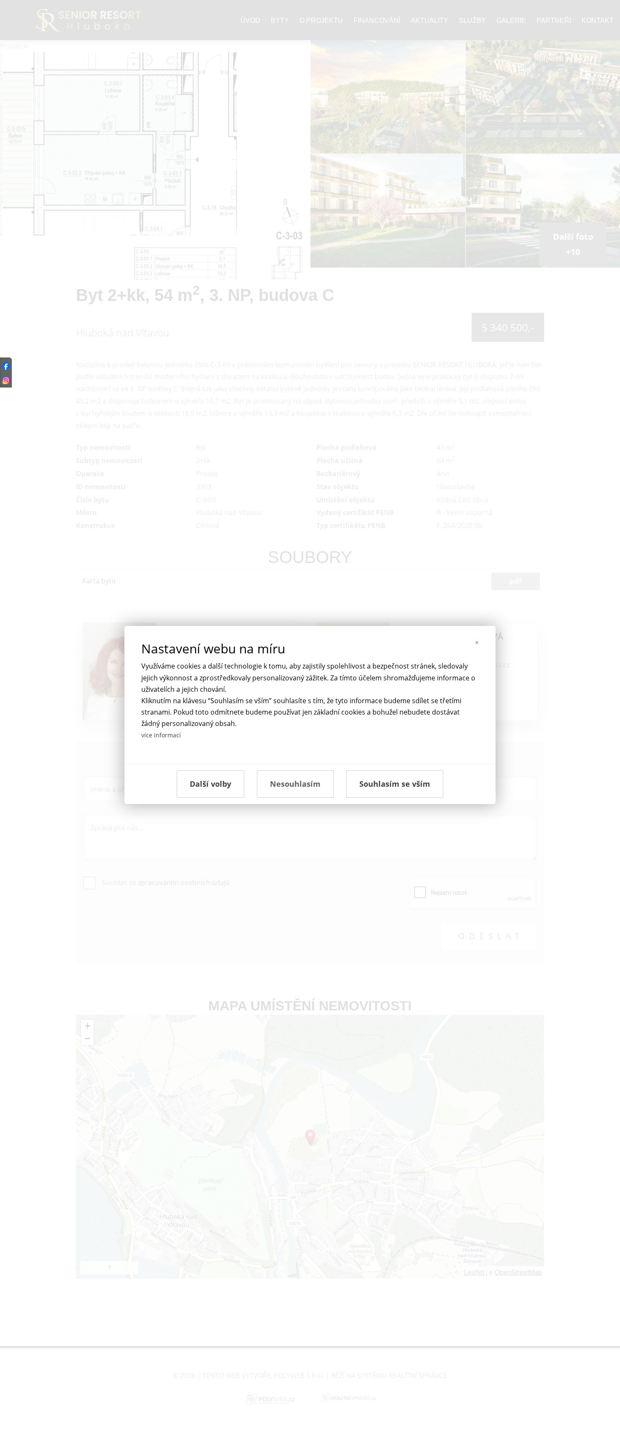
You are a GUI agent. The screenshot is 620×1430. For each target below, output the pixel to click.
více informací (161, 735)
